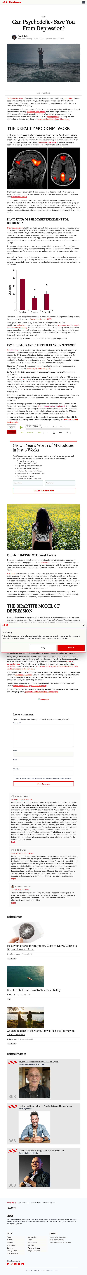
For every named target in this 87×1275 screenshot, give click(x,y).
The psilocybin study (15, 228)
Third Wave (11, 1203)
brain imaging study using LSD (39, 368)
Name (16, 750)
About (9, 1237)
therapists (42, 686)
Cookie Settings (12, 1253)
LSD (43, 16)
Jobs (30, 1240)
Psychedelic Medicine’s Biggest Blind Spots (38, 1062)
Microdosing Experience (58, 1237)
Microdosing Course (23, 675)
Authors (9, 1240)
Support (10, 1248)
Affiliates (10, 1242)
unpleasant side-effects (36, 112)
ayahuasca (45, 562)
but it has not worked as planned (51, 406)
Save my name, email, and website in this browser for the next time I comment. (44, 778)
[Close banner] (84, 625)
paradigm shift (53, 117)
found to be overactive (47, 142)
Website (16, 769)
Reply (13, 842)
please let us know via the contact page (41, 692)
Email (15, 759)
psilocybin (21, 325)
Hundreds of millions (15, 98)
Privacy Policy (12, 1251)
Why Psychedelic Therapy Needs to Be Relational (41, 1150)
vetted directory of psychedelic (25, 686)
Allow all (71, 648)
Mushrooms (12, 958)
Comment (17, 723)
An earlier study (13, 350)
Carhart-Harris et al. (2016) (41, 319)
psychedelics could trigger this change (53, 119)
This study (11, 573)
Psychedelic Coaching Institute (60, 1242)
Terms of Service (34, 1248)
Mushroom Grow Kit (56, 1240)
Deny (43, 648)
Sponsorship (32, 1242)
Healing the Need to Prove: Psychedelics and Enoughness (45, 1106)
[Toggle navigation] (83, 2)
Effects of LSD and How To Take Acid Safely (34, 990)
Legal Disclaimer (34, 1251)
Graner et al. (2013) (19, 197)
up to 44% (68, 98)
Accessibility (11, 1245)
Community (32, 1237)
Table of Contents (43, 93)
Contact (31, 1245)
